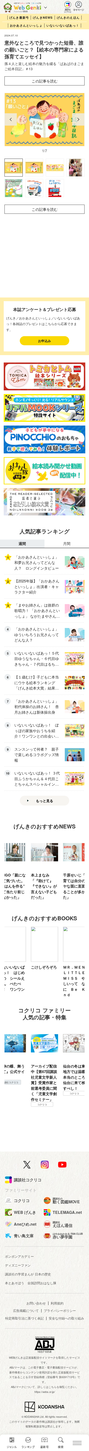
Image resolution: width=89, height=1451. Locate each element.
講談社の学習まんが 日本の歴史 (28, 1274)
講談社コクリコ (74, 1099)
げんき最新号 (19, 17)
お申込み (44, 340)
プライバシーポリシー (60, 1310)
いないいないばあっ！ (62, 25)
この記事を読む (45, 80)
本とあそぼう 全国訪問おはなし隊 (30, 1283)
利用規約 (57, 1303)
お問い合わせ (36, 1303)
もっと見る (44, 800)
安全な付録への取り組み (66, 1318)
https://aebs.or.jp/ (44, 1392)
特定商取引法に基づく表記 (24, 1318)
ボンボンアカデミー (19, 1256)
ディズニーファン (18, 1265)
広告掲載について (26, 1310)
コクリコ (42, 1093)
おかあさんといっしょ (26, 25)
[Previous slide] (10, 119)
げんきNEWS (43, 17)
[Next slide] (78, 119)
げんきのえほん (68, 17)
